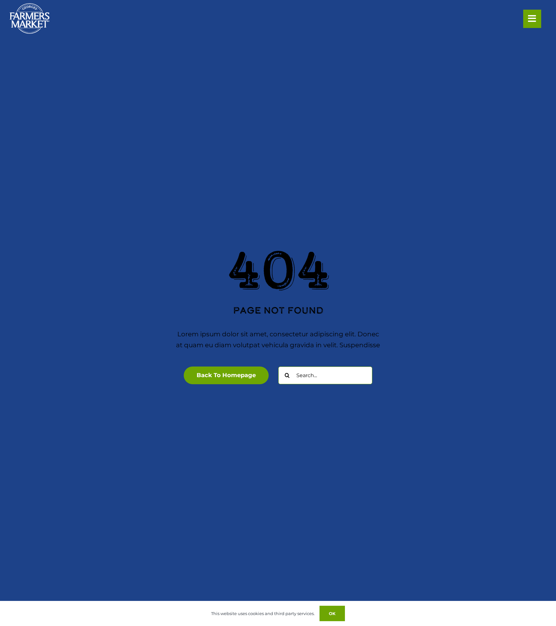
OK (332, 613)
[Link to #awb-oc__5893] (532, 19)
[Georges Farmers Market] (30, 6)
